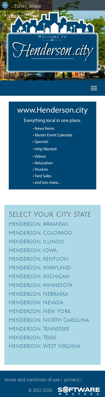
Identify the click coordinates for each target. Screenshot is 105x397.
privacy (72, 379)
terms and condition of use (32, 379)
